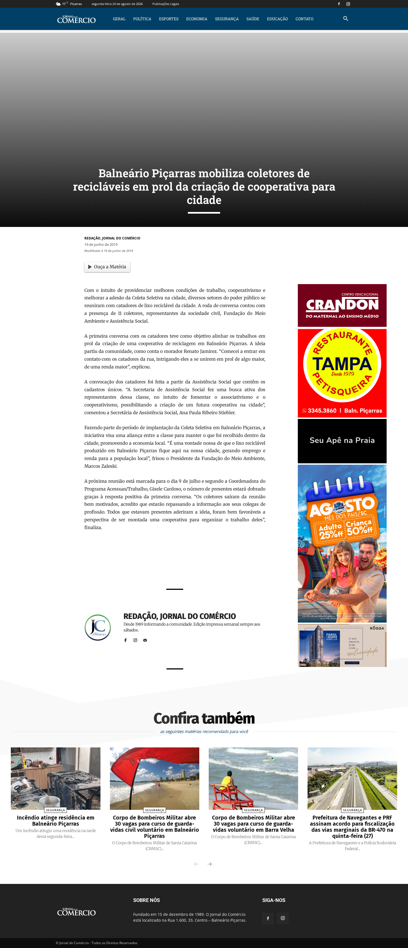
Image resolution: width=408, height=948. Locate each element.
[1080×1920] (342, 621)
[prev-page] (196, 864)
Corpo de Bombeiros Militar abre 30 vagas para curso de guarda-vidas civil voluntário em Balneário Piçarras (154, 826)
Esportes (168, 18)
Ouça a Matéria (110, 266)
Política (142, 18)
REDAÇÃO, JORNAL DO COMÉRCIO (112, 238)
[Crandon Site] (342, 325)
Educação (277, 18)
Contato (304, 18)
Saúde (252, 18)
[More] (244, 569)
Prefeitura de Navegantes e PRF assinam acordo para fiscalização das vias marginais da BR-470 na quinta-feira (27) (352, 826)
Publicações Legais (165, 4)
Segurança (227, 18)
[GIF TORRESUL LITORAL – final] (342, 461)
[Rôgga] (342, 665)
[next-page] (209, 864)
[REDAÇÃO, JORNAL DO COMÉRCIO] (101, 627)
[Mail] (145, 639)
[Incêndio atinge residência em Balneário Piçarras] (55, 778)
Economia (196, 18)
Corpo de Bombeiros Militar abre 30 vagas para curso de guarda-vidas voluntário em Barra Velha (253, 823)
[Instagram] (348, 4)
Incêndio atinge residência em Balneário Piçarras (55, 820)
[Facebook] (339, 4)
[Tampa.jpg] (342, 416)
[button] (345, 19)
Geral (119, 18)
